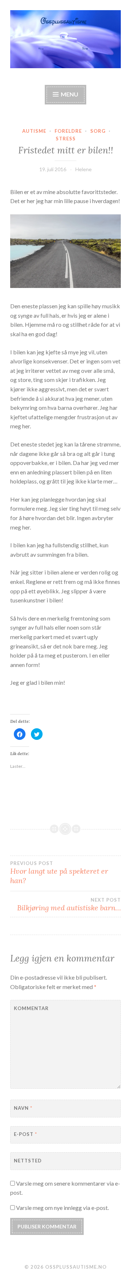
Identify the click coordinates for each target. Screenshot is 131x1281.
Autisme (34, 131)
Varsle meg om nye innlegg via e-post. (62, 1207)
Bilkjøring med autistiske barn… (69, 904)
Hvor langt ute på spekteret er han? (59, 872)
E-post (25, 1134)
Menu (69, 94)
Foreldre (68, 131)
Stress (66, 138)
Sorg (98, 131)
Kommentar (31, 1008)
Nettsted (28, 1160)
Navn (23, 1108)
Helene (83, 169)
